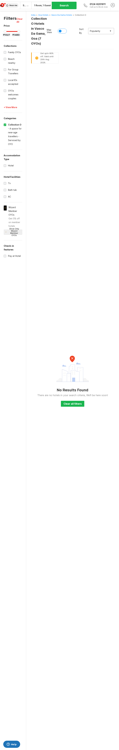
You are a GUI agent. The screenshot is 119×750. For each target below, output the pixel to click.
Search (64, 5)
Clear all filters (73, 403)
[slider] (5, 31)
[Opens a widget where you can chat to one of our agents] (11, 744)
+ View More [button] (10, 107)
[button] (20, 20)
